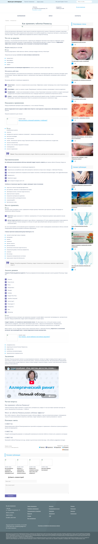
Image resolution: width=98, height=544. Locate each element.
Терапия (73, 506)
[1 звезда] (5, 447)
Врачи (50, 16)
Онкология (51, 511)
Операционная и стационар (34, 511)
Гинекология (73, 513)
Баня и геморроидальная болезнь (80, 226)
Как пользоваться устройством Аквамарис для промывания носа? (9, 471)
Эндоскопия (52, 513)
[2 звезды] (6, 447)
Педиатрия (73, 508)
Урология (51, 506)
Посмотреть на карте (36, 10)
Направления (21, 16)
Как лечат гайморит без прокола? (46, 469)
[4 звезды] (9, 447)
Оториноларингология (54, 508)
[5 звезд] (10, 447)
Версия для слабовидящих (15, 1)
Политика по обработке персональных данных (49, 525)
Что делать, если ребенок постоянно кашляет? (34, 336)
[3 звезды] (8, 447)
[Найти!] (90, 2)
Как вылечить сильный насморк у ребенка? (33, 120)
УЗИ (50, 516)
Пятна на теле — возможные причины (81, 117)
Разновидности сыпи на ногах (79, 42)
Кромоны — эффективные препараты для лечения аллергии (21, 471)
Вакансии (29, 513)
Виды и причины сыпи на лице (79, 99)
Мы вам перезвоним (80, 7)
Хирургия (73, 511)
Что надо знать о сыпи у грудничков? (80, 61)
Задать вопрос (40, 1)
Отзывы (29, 516)
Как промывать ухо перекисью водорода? (81, 80)
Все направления (31, 518)
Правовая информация (29, 1)
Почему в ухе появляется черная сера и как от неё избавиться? (33, 471)
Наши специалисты (32, 506)
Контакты (78, 16)
